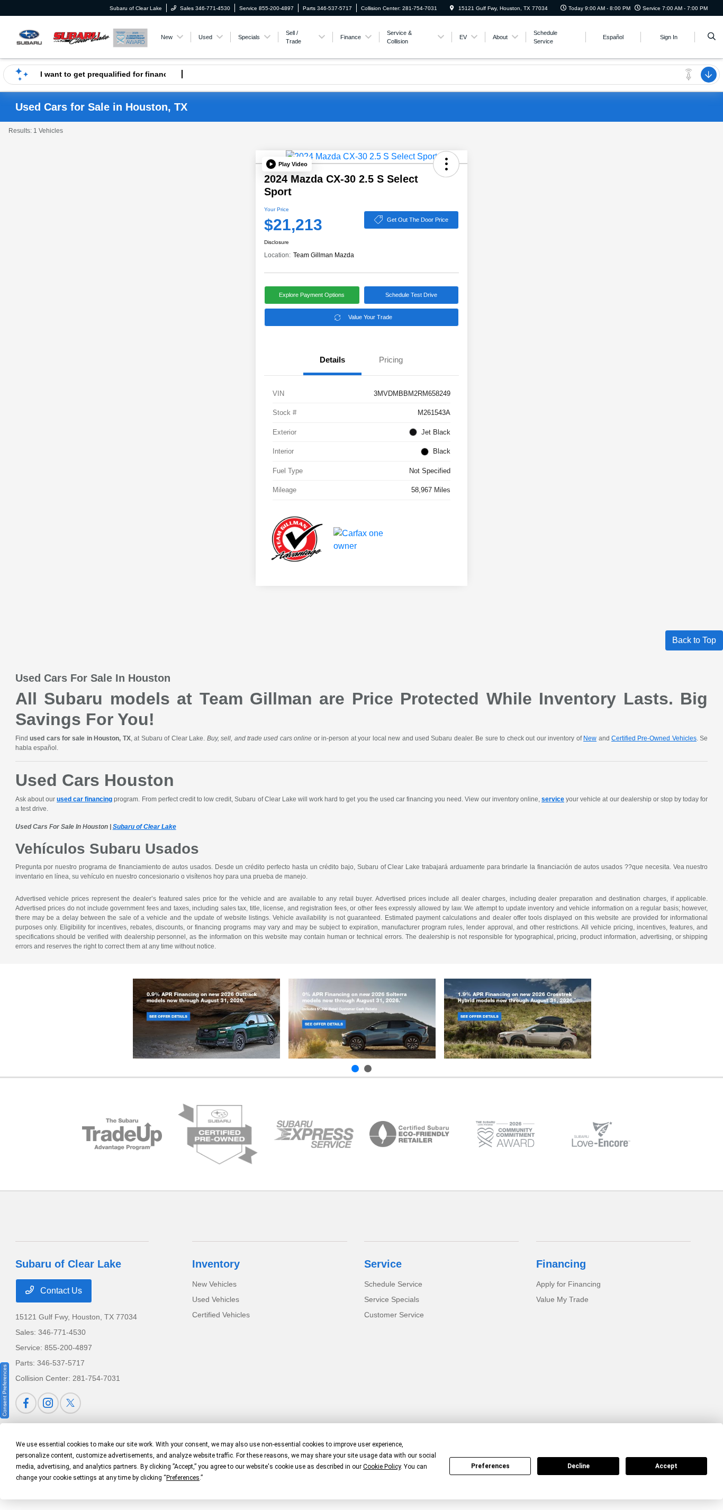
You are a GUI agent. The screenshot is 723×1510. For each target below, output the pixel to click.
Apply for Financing (568, 1284)
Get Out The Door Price (417, 219)
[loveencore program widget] (601, 1134)
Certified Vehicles (221, 1314)
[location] (452, 8)
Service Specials (391, 1299)
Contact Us (60, 1290)
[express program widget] (314, 1134)
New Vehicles (214, 1284)
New (590, 738)
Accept (666, 1466)
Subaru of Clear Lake (144, 826)
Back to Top (694, 640)
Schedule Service (393, 1284)
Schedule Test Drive (411, 295)
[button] (287, 164)
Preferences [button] (183, 1477)
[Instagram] (48, 1403)
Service (383, 1264)
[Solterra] (362, 1019)
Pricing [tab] (391, 359)
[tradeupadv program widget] (122, 1134)
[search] (712, 37)
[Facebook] (26, 1403)
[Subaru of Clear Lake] (63, 36)
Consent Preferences (4, 1390)
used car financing (84, 799)
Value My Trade (562, 1299)
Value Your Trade (370, 317)
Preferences (490, 1466)
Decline (578, 1466)
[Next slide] (368, 1068)
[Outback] (206, 1019)
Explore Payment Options (312, 295)
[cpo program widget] (218, 1134)
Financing (561, 1264)
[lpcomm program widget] (505, 1134)
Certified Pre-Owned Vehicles (654, 738)
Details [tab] (332, 359)
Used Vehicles (215, 1299)
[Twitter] (70, 1403)
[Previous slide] (355, 1068)
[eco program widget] (409, 1134)
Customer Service (394, 1314)
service (552, 799)
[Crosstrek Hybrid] (517, 1019)
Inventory (216, 1264)
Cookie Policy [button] (382, 1466)
